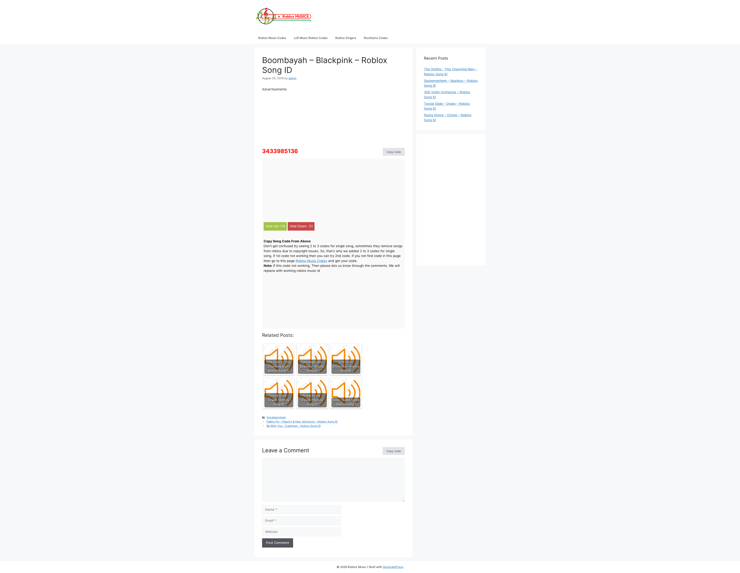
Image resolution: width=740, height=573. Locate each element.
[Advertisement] (333, 119)
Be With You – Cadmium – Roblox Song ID (294, 425)
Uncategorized (276, 417)
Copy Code (394, 151)
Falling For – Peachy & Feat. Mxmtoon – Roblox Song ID (302, 421)
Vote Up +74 (275, 226)
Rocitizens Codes (376, 38)
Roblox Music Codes (272, 38)
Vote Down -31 (301, 226)
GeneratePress (393, 567)
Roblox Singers (345, 38)
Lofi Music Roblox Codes (311, 38)
